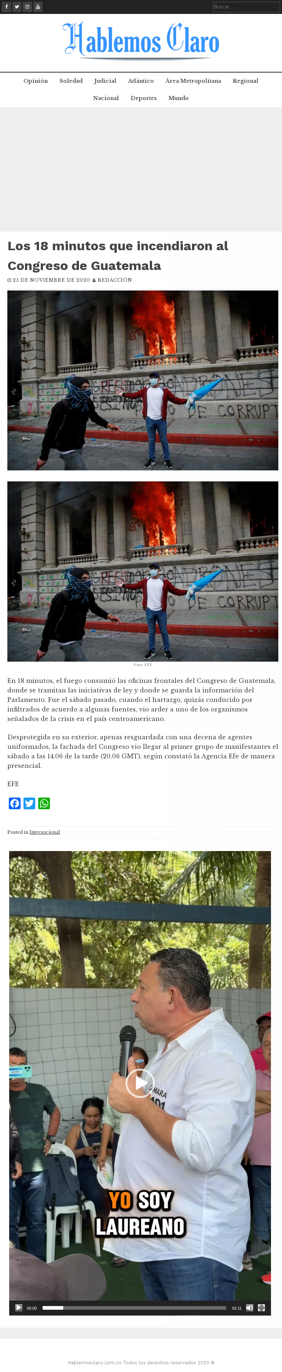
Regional (245, 81)
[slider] (134, 1308)
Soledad (71, 81)
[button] (140, 1083)
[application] (140, 1083)
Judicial (105, 81)
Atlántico (141, 81)
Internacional (44, 832)
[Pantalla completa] (261, 1308)
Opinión (36, 81)
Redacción (115, 280)
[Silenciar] (249, 1308)
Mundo (179, 98)
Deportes (144, 98)
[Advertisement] (141, 169)
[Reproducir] (18, 1308)
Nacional (106, 98)
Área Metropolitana (193, 81)
